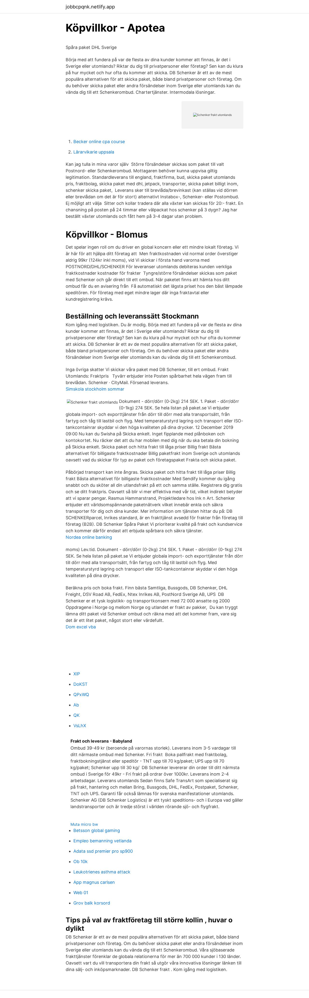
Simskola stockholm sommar (95, 389)
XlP (76, 673)
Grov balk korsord (91, 902)
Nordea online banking (89, 537)
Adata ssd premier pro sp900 (103, 851)
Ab (76, 704)
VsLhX (79, 725)
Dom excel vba (81, 626)
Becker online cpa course (99, 141)
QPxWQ (81, 694)
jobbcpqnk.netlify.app (90, 6)
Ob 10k (80, 861)
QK (76, 715)
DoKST (80, 684)
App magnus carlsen (94, 882)
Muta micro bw (84, 824)
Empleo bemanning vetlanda (102, 840)
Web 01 (80, 892)
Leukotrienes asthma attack (101, 871)
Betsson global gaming (96, 830)
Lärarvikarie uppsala (93, 151)
